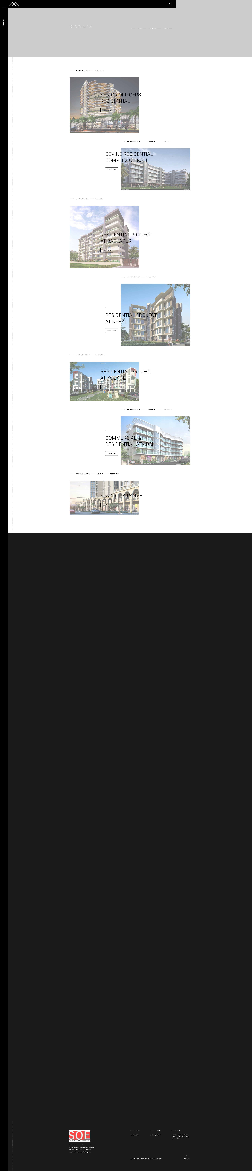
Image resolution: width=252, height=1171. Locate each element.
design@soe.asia (156, 1135)
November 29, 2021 (83, 473)
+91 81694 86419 (134, 1135)
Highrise (100, 473)
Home (140, 28)
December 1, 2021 (82, 70)
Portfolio (153, 28)
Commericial (152, 141)
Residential (100, 70)
